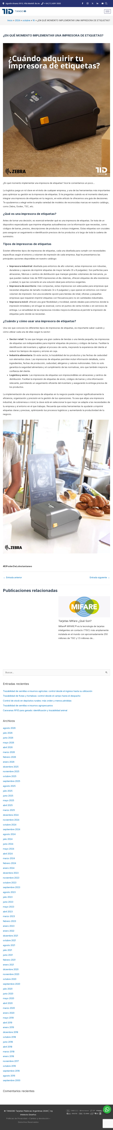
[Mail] (102, 3)
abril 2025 (8, 805)
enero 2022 (8, 931)
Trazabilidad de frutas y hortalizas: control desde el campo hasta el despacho (41, 696)
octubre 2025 (9, 776)
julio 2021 (7, 950)
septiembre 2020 (11, 984)
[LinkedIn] (97, 3)
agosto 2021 (9, 945)
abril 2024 (8, 853)
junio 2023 (8, 902)
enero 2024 (8, 868)
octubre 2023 (9, 882)
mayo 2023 (8, 906)
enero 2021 (8, 964)
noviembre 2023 (11, 877)
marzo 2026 (9, 752)
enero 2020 (8, 1013)
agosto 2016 (9, 1075)
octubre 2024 (9, 824)
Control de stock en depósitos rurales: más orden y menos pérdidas (37, 700)
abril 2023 (8, 911)
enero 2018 (8, 1056)
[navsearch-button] (106, 3)
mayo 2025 (8, 800)
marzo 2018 (8, 1051)
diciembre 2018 (10, 1032)
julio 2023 (8, 897)
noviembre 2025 (11, 771)
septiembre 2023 (11, 887)
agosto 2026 (9, 728)
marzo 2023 (9, 916)
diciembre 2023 (11, 873)
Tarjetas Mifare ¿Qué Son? (75, 620)
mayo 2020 (8, 998)
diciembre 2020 (11, 969)
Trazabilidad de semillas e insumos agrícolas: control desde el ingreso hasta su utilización (47, 691)
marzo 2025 (9, 810)
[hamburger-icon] (107, 11)
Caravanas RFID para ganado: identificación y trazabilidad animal (35, 710)
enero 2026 (8, 762)
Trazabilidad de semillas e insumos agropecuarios (28, 705)
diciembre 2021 (10, 935)
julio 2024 (8, 839)
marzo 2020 (9, 1008)
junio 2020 (8, 993)
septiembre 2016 (11, 1071)
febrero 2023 (9, 921)
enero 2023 (8, 926)
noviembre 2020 (11, 974)
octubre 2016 (9, 1066)
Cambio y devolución (39, 1118)
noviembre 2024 (11, 820)
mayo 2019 (8, 1017)
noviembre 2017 (11, 1061)
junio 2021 (8, 955)
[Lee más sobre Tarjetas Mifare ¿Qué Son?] (84, 606)
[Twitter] (92, 3)
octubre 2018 (9, 1037)
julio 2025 (8, 791)
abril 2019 (7, 1022)
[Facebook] (82, 3)
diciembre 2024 (11, 815)
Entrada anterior (12, 577)
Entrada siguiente (100, 577)
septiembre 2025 (11, 781)
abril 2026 (8, 747)
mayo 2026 (8, 742)
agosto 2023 (9, 892)
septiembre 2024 (11, 829)
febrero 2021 (9, 960)
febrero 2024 (9, 863)
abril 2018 (7, 1046)
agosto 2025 (9, 786)
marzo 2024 (9, 858)
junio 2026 (8, 737)
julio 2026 (8, 733)
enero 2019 (8, 1027)
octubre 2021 (9, 940)
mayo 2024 (8, 849)
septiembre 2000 (11, 1080)
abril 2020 (8, 1003)
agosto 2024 (9, 834)
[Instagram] (87, 3)
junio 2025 (8, 795)
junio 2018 (8, 1042)
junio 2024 (8, 844)
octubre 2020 (9, 979)
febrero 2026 (9, 757)
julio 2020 (8, 989)
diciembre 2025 (11, 766)
